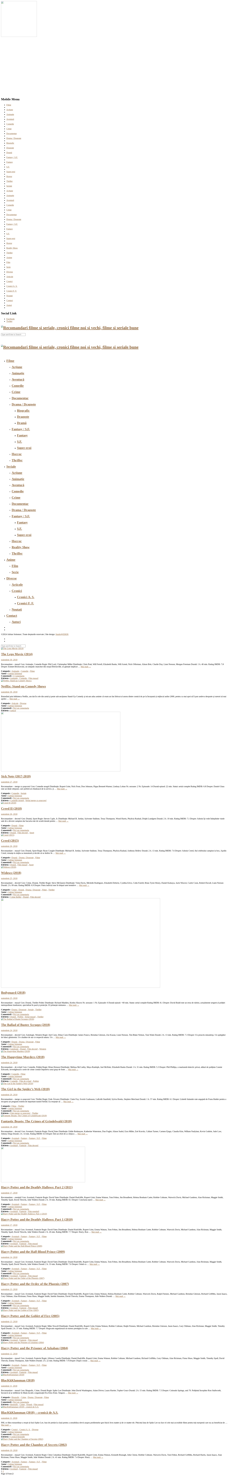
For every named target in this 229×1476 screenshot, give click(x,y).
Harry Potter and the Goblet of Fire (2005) (30, 1316)
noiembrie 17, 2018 (9, 1193)
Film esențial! (33, 1211)
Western (42, 1049)
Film (8, 262)
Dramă (9, 152)
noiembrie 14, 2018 (9, 1257)
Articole (9, 277)
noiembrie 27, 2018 (9, 782)
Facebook (10, 319)
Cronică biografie (17, 1437)
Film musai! (33, 678)
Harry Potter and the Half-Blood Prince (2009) (33, 1251)
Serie (8, 267)
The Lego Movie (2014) (17, 654)
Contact (9, 300)
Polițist (20, 1017)
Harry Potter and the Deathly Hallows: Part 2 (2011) (37, 1187)
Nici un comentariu (21, 708)
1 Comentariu (18, 676)
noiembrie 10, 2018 (9, 1450)
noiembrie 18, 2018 (9, 1127)
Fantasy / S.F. (12, 157)
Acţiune (9, 110)
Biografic (10, 143)
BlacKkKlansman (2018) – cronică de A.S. (29, 1412)
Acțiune (9, 191)
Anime (9, 257)
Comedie (10, 124)
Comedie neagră (17, 800)
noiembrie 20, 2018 (9, 1095)
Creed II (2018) (11, 808)
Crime (9, 129)
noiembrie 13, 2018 (9, 1289)
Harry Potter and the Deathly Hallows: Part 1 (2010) (37, 1219)
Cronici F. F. (11, 291)
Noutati (9, 296)
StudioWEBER (62, 634)
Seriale (9, 186)
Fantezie (22, 1145)
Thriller (9, 181)
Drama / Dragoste (13, 138)
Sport (32, 833)
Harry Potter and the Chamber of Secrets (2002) (34, 1444)
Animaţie (10, 114)
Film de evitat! (25, 1081)
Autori (9, 305)
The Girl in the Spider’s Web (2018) (25, 1089)
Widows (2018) (11, 872)
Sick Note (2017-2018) (16, 776)
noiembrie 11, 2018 (9, 1386)
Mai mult (86, 667)
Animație (10, 195)
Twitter (9, 321)
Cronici (9, 281)
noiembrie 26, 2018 (9, 814)
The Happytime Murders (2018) (23, 1057)
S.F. (8, 167)
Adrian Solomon (15, 673)
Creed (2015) (10, 840)
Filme (8, 105)
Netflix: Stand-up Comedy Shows (23, 686)
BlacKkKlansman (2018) (18, 1380)
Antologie (14, 1049)
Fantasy (9, 162)
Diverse (9, 272)
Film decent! (22, 833)
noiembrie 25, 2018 (9, 878)
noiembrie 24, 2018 (9, 1030)
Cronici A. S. (11, 286)
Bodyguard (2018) (13, 992)
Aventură (10, 119)
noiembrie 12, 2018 (9, 1354)
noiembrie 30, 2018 (9, 660)
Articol (13, 710)
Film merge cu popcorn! (20, 1113)
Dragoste (10, 148)
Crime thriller (15, 897)
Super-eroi (10, 172)
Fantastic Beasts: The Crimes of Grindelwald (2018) (36, 1121)
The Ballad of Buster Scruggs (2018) (25, 1024)
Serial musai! (30, 1017)
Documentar (11, 133)
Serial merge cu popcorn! (36, 800)
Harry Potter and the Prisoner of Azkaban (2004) (34, 1348)
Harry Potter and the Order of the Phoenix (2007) (35, 1284)
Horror (9, 176)
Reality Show (12, 248)
